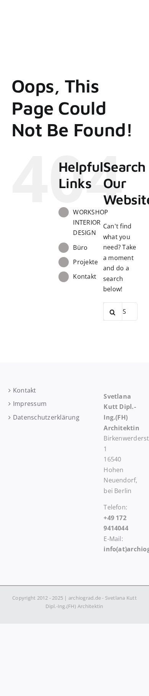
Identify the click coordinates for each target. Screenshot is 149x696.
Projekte (85, 262)
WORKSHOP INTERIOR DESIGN (90, 222)
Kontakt (84, 276)
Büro (80, 247)
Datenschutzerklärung (28, 417)
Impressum (28, 403)
